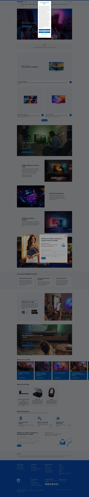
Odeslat (43, 258)
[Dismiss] (65, 236)
